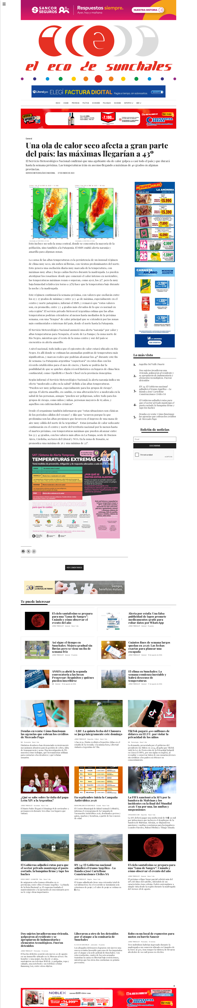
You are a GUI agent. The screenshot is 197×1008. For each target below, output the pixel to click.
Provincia (75, 103)
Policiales (107, 103)
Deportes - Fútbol (93, 739)
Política (86, 103)
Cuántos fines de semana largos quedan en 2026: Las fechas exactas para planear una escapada (149, 646)
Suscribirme (154, 446)
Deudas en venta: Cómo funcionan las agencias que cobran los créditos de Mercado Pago (44, 734)
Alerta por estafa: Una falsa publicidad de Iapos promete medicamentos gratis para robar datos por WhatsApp (147, 617)
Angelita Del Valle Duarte (151, 364)
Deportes (128, 103)
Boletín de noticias (154, 429)
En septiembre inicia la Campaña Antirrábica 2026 (96, 798)
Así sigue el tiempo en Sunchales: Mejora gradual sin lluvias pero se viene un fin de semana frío (72, 646)
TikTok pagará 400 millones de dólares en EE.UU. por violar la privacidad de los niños (149, 734)
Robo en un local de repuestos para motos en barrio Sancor (151, 935)
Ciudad (65, 103)
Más (138, 103)
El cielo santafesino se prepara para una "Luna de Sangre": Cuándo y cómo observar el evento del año (72, 617)
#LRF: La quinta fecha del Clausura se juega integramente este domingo (98, 732)
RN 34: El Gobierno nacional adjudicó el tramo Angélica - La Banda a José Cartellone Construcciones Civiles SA (95, 869)
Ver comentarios (74, 567)
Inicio (58, 103)
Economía (96, 103)
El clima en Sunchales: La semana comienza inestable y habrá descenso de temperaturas (147, 675)
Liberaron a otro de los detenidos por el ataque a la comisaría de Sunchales (96, 936)
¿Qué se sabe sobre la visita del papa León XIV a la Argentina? (44, 798)
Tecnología (134, 742)
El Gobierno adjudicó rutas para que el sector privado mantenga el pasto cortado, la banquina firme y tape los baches (45, 869)
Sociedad (117, 103)
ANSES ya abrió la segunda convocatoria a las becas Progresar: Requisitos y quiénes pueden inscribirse (73, 675)
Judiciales (94, 944)
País (40, 879)
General (29, 138)
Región (89, 879)
